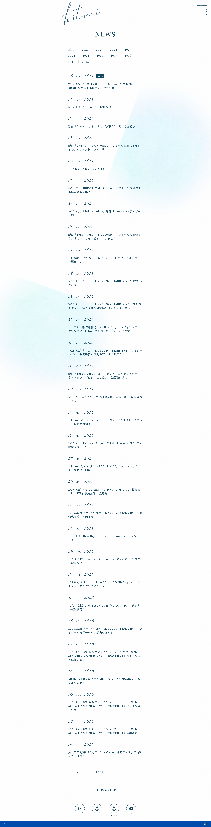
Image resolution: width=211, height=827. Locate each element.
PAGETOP (108, 790)
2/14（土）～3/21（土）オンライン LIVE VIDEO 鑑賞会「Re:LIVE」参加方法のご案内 (104, 491)
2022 (71, 55)
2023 (128, 49)
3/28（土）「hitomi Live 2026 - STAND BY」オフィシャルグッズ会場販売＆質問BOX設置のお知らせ (105, 352)
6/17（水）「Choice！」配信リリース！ (94, 107)
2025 (99, 49)
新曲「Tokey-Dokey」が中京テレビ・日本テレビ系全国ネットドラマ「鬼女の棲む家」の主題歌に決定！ (104, 375)
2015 (71, 61)
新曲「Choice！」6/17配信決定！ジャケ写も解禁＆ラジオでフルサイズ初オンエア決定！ (104, 147)
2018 (99, 55)
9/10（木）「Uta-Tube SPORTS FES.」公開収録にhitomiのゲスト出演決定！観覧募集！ (101, 85)
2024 (113, 49)
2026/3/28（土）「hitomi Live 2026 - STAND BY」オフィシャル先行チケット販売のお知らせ (105, 630)
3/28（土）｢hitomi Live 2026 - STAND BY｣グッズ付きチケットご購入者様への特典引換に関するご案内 (104, 306)
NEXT (99, 771)
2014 (85, 61)
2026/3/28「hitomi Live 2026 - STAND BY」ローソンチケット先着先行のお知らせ (104, 584)
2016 (128, 55)
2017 (114, 55)
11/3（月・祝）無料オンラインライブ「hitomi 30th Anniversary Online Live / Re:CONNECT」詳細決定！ (104, 731)
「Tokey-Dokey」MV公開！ (86, 169)
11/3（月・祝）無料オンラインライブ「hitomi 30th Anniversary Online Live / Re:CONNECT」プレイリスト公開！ (104, 705)
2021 (86, 55)
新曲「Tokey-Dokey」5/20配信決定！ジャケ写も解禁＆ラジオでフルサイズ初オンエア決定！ (104, 236)
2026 (85, 49)
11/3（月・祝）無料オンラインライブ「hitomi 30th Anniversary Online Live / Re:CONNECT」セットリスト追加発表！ (104, 655)
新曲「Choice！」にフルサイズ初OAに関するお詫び (101, 126)
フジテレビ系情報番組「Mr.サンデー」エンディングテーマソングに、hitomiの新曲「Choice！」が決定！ (104, 329)
